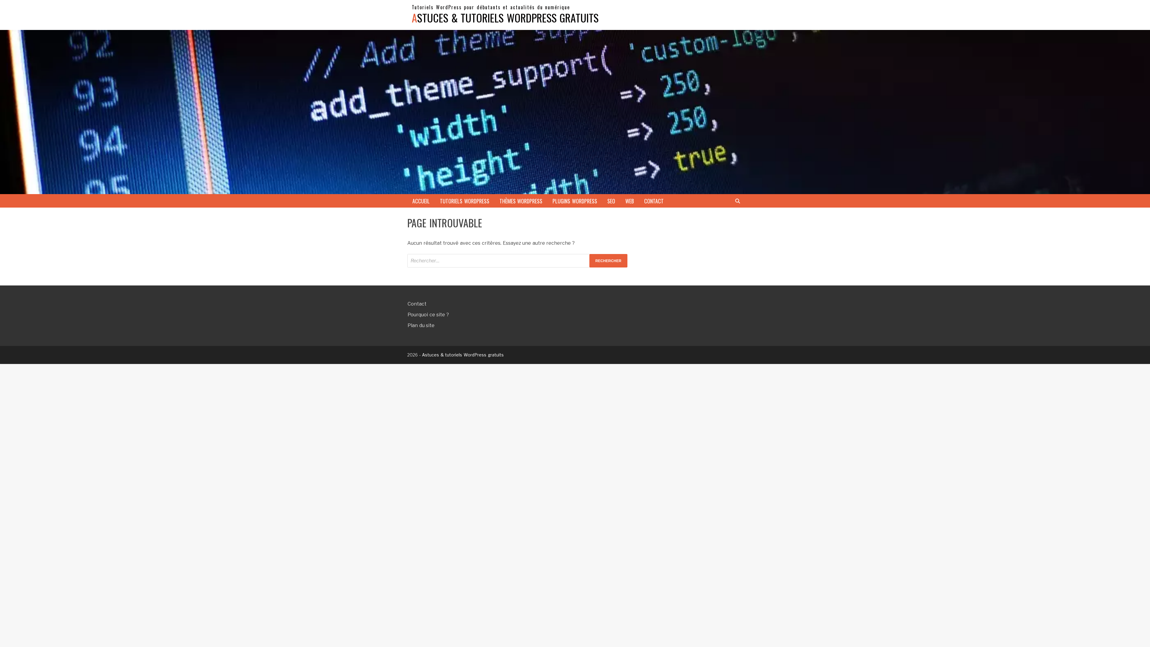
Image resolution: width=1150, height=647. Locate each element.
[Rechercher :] (517, 260)
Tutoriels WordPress (464, 201)
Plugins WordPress (575, 201)
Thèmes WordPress (521, 201)
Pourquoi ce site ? (428, 315)
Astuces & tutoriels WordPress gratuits (505, 17)
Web (629, 201)
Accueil (421, 201)
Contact (654, 201)
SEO (611, 201)
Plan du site (421, 325)
